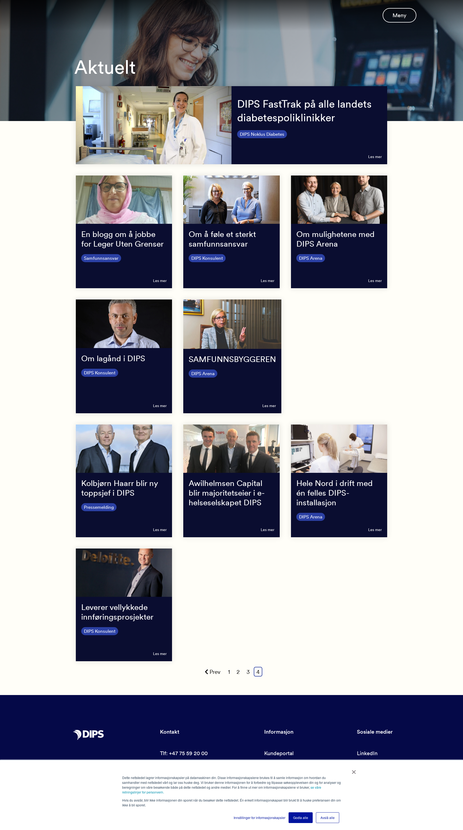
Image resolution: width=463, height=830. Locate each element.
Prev (215, 671)
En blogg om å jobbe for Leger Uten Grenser (122, 238)
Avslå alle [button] (327, 817)
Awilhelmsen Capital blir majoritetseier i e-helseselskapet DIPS (227, 492)
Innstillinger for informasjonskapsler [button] (259, 817)
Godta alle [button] (300, 817)
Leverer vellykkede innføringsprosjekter (117, 611)
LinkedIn (367, 753)
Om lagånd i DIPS (113, 358)
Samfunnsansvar (101, 258)
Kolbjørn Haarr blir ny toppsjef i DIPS (119, 488)
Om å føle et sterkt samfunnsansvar (222, 238)
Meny (399, 15)
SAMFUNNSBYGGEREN (232, 359)
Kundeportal (279, 753)
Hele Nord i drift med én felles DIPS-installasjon (334, 492)
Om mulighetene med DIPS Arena (335, 238)
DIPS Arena (310, 258)
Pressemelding (99, 507)
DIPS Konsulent (207, 258)
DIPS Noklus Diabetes (262, 134)
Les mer (375, 157)
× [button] (354, 770)
